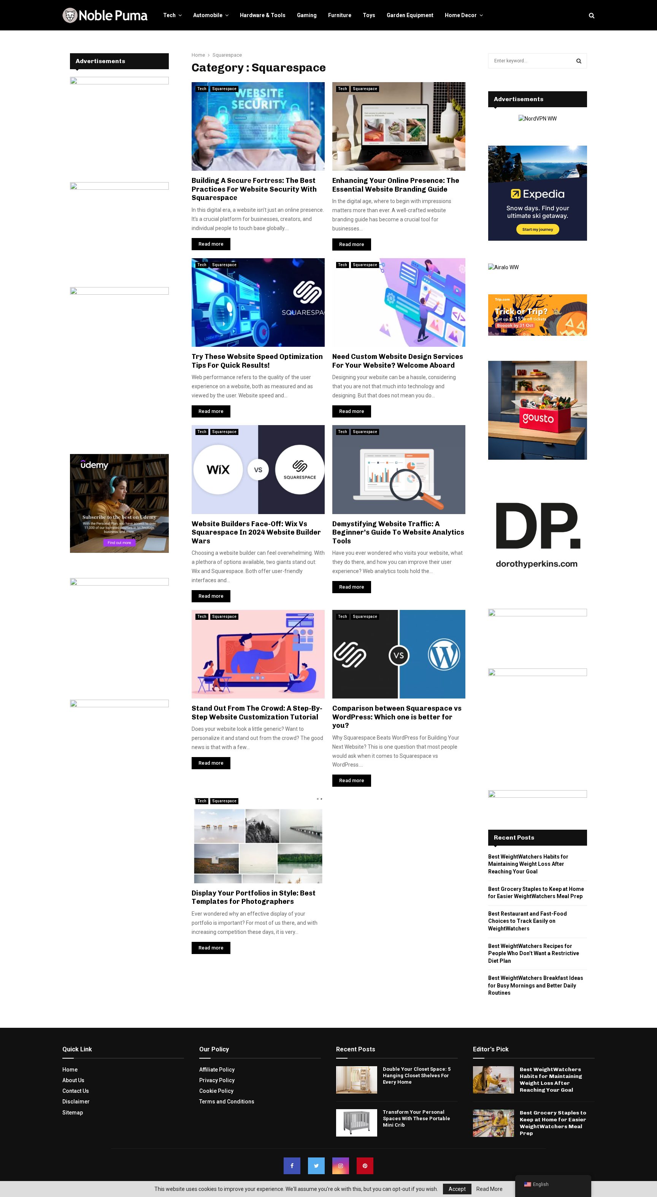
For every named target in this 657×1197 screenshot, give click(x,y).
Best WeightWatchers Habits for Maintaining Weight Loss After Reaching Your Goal (528, 864)
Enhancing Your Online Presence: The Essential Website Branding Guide (395, 185)
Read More (489, 1189)
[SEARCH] (579, 60)
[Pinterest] (365, 1165)
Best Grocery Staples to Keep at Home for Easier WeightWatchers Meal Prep (553, 1123)
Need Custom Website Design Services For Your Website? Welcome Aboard (397, 361)
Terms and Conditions (226, 1102)
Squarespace (224, 89)
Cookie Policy (216, 1091)
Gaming (307, 15)
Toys (369, 15)
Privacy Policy (217, 1080)
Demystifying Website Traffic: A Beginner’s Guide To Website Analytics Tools (398, 532)
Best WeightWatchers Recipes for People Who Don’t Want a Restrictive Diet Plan (533, 953)
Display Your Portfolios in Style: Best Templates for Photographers (254, 897)
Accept (457, 1189)
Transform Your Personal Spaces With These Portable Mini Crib (416, 1118)
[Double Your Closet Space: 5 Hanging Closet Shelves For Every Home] (356, 1080)
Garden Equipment (410, 15)
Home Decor (461, 15)
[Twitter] (316, 1165)
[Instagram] (340, 1165)
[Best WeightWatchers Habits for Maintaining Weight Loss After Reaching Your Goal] (493, 1080)
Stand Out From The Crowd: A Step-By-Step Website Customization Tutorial (257, 712)
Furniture (339, 15)
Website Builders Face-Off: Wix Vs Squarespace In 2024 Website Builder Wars (256, 532)
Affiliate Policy (217, 1070)
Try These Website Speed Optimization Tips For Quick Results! (257, 361)
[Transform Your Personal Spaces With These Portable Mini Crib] (356, 1123)
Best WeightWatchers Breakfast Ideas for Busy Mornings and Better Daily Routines (535, 985)
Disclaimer (76, 1102)
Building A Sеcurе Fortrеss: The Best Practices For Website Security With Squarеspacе (254, 189)
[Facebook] (292, 1165)
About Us (73, 1080)
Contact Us (75, 1091)
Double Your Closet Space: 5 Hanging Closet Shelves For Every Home (417, 1075)
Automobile (207, 15)
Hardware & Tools (263, 15)
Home (70, 1070)
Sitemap (72, 1113)
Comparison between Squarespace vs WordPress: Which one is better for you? (397, 717)
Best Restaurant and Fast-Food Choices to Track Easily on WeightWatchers (527, 921)
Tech (169, 15)
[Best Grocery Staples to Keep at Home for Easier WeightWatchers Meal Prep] (493, 1123)
